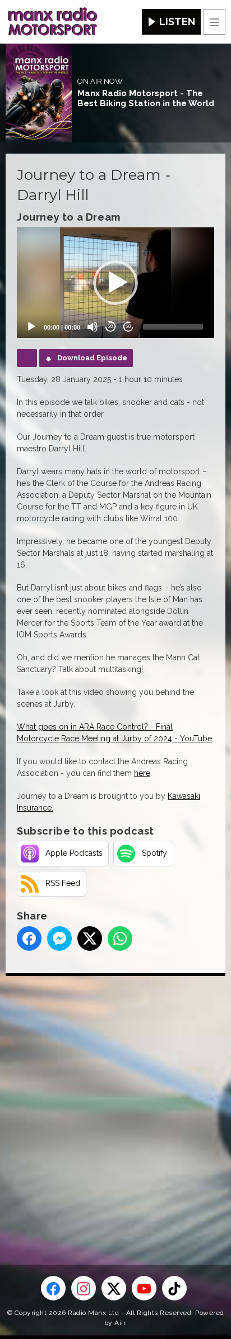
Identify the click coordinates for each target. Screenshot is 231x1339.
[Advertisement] (115, 1102)
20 (110, 326)
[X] (113, 1288)
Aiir (119, 1323)
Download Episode (92, 358)
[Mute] (92, 326)
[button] (115, 282)
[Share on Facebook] (29, 938)
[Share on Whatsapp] (120, 938)
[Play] (31, 326)
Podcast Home (27, 358)
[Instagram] (83, 1288)
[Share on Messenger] (59, 938)
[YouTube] (144, 1288)
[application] (115, 282)
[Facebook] (53, 1288)
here (142, 773)
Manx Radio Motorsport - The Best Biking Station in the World (145, 98)
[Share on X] (89, 938)
